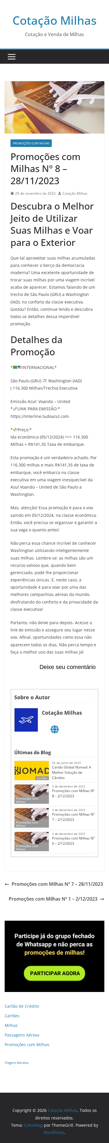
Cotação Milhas (54, 20)
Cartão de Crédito (22, 1006)
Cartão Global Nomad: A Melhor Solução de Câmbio (71, 772)
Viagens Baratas (16, 1063)
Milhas (11, 1025)
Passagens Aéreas (22, 1035)
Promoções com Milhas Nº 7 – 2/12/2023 (73, 817)
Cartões (12, 1015)
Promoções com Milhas (31, 143)
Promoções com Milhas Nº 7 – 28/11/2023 (57, 884)
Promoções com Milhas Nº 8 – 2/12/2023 (73, 793)
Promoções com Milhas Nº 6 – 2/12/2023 (73, 841)
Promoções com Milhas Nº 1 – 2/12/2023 (53, 899)
